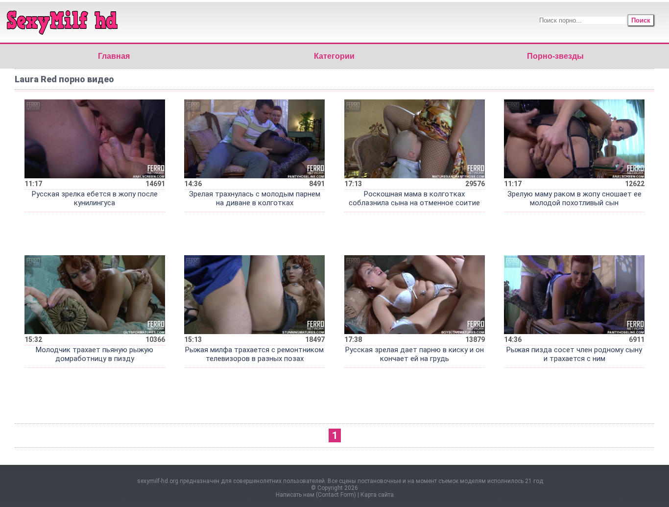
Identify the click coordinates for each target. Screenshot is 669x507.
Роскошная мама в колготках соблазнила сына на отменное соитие (414, 198)
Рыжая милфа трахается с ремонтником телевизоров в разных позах (254, 354)
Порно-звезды (555, 56)
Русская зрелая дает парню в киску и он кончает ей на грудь (414, 354)
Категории (334, 56)
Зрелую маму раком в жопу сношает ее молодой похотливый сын (574, 198)
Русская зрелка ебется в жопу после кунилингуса (95, 198)
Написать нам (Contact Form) (316, 494)
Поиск (640, 20)
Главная (114, 56)
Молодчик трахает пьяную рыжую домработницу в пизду (94, 354)
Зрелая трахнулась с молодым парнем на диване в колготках (254, 198)
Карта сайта (377, 494)
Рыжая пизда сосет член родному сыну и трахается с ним (574, 354)
